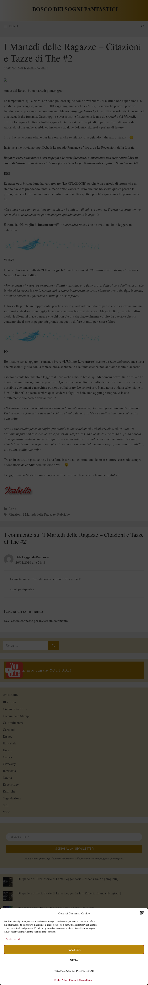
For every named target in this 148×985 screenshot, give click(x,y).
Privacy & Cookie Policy (80, 979)
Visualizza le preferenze (74, 970)
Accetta (74, 949)
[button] (142, 913)
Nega (74, 960)
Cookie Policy (60, 979)
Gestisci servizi (13, 939)
